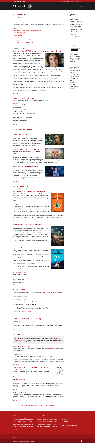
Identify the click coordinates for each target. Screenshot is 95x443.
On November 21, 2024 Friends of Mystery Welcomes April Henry (28, 30)
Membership (66, 1)
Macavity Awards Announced (20, 32)
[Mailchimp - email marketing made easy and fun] (79, 51)
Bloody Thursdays (49, 6)
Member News (73, 1)
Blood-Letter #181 (74, 78)
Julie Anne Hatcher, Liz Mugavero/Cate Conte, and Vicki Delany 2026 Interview (76, 69)
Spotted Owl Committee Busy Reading (22, 39)
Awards (58, 6)
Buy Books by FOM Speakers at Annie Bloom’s (23, 42)
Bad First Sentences (18, 37)
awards (16, 100)
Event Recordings (35, 436)
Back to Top (15, 93)
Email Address (74, 38)
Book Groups (79, 1)
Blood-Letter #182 (74, 72)
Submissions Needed (18, 45)
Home (14, 436)
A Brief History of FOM (75, 6)
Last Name (73, 45)
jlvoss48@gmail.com (35, 327)
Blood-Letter (41, 6)
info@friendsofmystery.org (71, 425)
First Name (73, 41)
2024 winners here (27, 311)
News (61, 1)
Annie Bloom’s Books (24, 373)
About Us (65, 6)
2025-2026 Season (76, 56)
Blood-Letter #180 (74, 84)
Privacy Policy (15, 437)
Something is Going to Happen (37, 341)
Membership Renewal (18, 44)
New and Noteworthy (18, 35)
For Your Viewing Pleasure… (19, 34)
